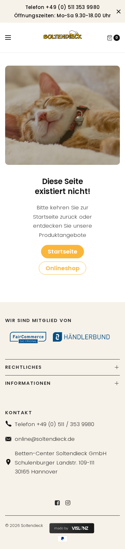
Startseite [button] (62, 251)
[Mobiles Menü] (12, 38)
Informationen (28, 383)
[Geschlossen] (118, 11)
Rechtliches (23, 367)
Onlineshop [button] (62, 268)
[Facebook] (57, 503)
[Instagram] (68, 503)
